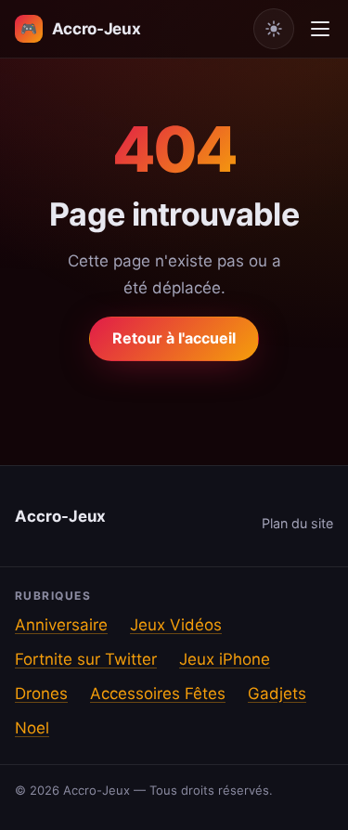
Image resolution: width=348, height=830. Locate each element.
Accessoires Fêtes (158, 693)
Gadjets (277, 693)
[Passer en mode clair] (273, 28)
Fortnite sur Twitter (86, 659)
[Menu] (320, 28)
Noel (32, 728)
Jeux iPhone (224, 659)
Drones (41, 693)
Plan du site (297, 523)
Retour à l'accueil (174, 338)
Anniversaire (61, 625)
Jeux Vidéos (176, 625)
